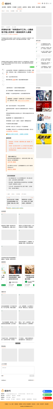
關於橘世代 (8, 395)
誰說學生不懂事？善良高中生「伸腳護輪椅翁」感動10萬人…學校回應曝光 (9, 226)
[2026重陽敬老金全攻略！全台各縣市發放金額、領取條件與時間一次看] (38, 44)
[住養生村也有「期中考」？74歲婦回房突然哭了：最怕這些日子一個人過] (38, 63)
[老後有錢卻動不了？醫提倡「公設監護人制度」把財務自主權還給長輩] (26, 235)
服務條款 (20, 404)
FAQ (10, 404)
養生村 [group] (3, 11)
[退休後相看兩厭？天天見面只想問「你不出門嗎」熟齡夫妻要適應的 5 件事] (9, 299)
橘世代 (2, 27)
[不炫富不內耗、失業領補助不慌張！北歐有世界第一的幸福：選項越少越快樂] (9, 331)
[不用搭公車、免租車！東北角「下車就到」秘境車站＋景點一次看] (38, 48)
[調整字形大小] (2, 84)
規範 (2, 375)
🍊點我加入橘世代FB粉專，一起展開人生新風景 (17, 134)
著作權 (24, 404)
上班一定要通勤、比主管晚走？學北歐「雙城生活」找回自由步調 (26, 306)
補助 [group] (17, 11)
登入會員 (13, 399)
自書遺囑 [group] (12, 11)
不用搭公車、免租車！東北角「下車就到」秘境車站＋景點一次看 (46, 48)
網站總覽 (46, 404)
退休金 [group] (8, 11)
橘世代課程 (8, 397)
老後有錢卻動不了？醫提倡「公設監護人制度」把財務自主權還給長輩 (26, 242)
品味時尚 (25, 7)
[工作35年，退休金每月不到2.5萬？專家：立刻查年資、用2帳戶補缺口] (38, 59)
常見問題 (23, 399)
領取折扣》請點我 (12, 169)
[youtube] (47, 3)
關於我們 (42, 404)
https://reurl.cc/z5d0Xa (23, 100)
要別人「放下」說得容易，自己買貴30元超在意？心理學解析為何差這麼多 (26, 322)
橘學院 (33, 7)
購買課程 (39, 3)
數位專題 (38, 7)
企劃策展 (43, 7)
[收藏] (2, 80)
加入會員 (8, 399)
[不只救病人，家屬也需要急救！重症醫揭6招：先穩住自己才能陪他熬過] (26, 331)
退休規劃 (18, 194)
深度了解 (5, 285)
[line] (45, 3)
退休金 (13, 194)
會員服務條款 (29, 399)
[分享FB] (2, 69)
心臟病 (8, 194)
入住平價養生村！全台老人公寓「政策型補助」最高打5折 (46, 67)
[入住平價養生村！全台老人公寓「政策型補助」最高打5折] (38, 67)
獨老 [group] (21, 11)
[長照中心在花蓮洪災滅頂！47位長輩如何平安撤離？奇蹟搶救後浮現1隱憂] (26, 219)
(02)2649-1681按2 (21, 393)
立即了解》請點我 (12, 162)
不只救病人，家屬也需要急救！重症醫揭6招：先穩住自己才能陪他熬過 (26, 338)
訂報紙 (38, 404)
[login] (49, 3)
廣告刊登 (13, 395)
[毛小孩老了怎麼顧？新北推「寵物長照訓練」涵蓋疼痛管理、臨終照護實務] (38, 52)
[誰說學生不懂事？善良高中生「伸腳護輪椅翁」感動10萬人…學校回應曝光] (9, 219)
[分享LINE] (2, 73)
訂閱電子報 (18, 399)
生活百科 (19, 7)
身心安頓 (14, 27)
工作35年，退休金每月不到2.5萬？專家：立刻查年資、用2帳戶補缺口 (46, 59)
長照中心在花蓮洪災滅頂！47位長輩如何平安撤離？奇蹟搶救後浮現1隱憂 (26, 226)
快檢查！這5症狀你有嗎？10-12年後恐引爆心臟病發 (21, 146)
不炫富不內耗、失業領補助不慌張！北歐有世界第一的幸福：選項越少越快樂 (9, 338)
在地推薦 (14, 7)
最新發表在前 (30, 380)
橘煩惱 (29, 7)
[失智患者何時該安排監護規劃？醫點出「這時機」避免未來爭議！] (9, 251)
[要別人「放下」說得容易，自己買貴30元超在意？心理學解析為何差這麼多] (26, 315)
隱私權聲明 (28, 404)
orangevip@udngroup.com (11, 393)
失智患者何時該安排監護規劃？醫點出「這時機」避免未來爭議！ (9, 258)
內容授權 (18, 395)
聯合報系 (33, 404)
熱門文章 (38, 40)
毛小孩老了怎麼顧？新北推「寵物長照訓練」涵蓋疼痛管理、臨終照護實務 (46, 52)
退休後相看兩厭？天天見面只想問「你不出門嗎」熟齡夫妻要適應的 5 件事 (9, 306)
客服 (12, 404)
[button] (51, 3)
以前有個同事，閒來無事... (12, 131)
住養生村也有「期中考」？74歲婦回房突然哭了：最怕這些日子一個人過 (46, 63)
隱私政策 (35, 399)
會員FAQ (13, 397)
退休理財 (4, 7)
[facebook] (42, 3)
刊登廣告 (6, 404)
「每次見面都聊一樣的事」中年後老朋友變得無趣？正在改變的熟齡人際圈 (9, 322)
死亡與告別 (24, 194)
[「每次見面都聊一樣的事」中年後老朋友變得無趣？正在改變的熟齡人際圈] (9, 315)
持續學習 (9, 7)
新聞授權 (16, 404)
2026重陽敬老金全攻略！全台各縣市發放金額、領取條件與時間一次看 (46, 44)
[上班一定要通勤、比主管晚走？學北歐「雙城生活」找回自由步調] (26, 299)
